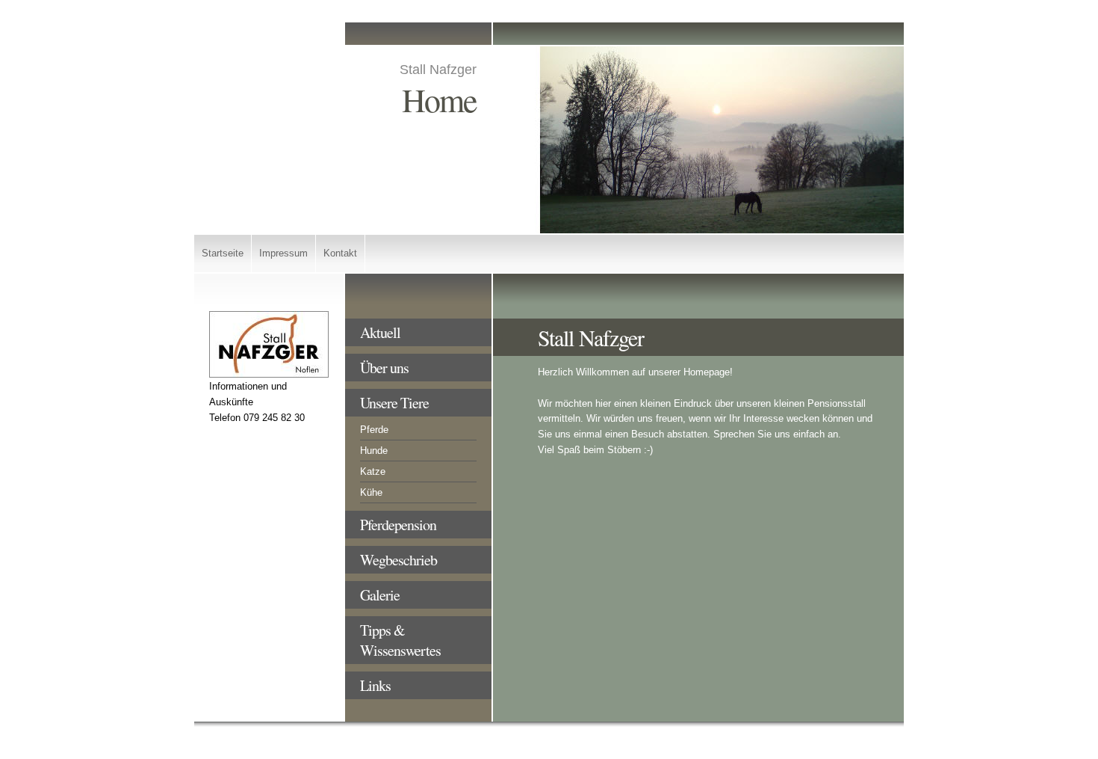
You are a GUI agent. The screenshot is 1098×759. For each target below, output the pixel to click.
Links (375, 685)
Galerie (380, 595)
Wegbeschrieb (398, 560)
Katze (372, 471)
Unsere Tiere (394, 403)
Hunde (374, 450)
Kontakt (340, 253)
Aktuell (380, 332)
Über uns (384, 367)
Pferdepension (398, 524)
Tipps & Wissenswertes (400, 640)
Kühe (371, 492)
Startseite (223, 253)
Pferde (374, 429)
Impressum (283, 253)
